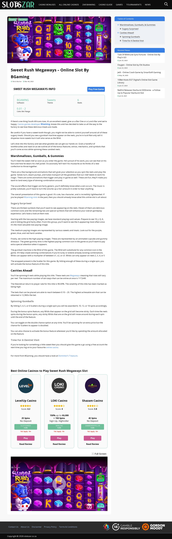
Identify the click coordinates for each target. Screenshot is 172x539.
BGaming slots (30, 197)
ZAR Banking (88, 4)
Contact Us (13, 526)
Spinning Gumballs (131, 36)
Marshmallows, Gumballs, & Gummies (138, 24)
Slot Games (23, 20)
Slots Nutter (17, 82)
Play (26, 438)
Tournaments (133, 4)
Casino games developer (34, 124)
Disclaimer (37, 526)
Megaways (75, 275)
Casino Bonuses (47, 4)
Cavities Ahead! (127, 32)
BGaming (13, 20)
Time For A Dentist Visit (133, 40)
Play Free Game (96, 89)
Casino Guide (105, 4)
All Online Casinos (69, 4)
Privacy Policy (50, 526)
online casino (52, 347)
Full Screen (100, 454)
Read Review (25, 444)
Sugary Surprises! (130, 28)
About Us (25, 526)
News (148, 4)
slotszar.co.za (30, 536)
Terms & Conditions (68, 526)
